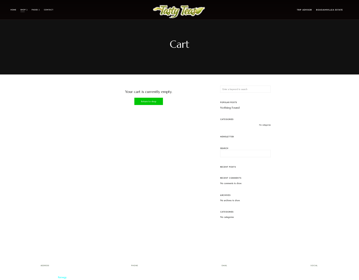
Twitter (314, 271)
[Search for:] (245, 89)
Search (224, 148)
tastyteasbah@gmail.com (224, 272)
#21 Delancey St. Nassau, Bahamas (45, 272)
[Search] (266, 89)
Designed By (55, 277)
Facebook (309, 271)
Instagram (319, 271)
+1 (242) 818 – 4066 (134, 272)
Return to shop (148, 101)
